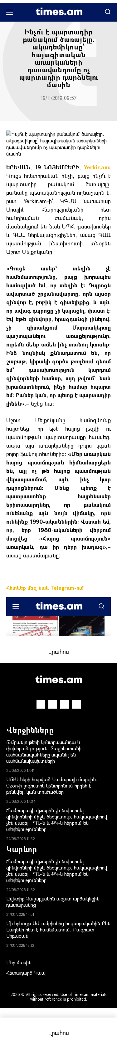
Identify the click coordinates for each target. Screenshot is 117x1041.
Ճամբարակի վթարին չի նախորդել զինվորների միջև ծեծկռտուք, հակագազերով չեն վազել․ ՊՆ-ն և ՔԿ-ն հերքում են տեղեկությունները (56, 819)
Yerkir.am (96, 167)
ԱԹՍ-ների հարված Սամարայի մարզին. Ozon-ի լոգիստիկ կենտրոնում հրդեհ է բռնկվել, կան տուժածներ (51, 785)
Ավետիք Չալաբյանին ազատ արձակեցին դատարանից (53, 901)
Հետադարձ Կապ (26, 972)
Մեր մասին (19, 962)
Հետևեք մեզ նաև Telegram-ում (45, 587)
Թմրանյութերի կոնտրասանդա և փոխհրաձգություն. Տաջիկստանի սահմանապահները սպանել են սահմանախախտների (43, 751)
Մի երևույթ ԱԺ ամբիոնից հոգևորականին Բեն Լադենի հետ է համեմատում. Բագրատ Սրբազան (58, 929)
